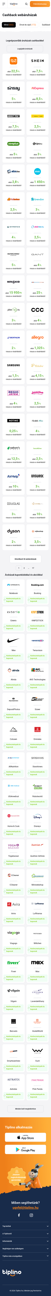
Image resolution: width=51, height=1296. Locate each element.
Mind (9, 25)
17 (33, 568)
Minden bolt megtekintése (25, 1109)
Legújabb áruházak (24, 49)
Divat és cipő (28, 25)
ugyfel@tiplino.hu (25, 1207)
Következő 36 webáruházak (25, 559)
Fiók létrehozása (40, 4)
